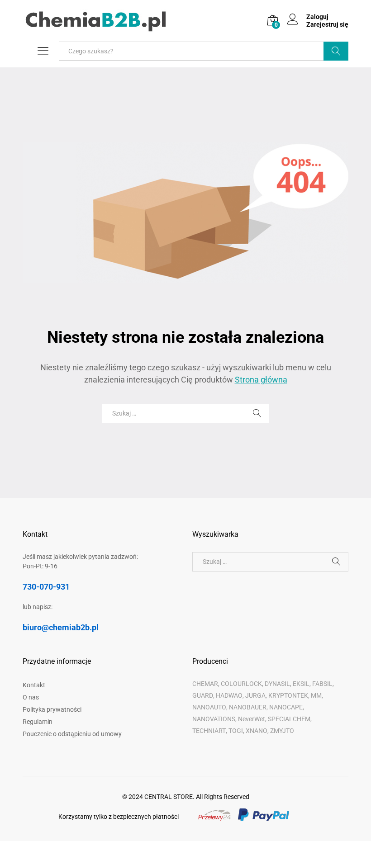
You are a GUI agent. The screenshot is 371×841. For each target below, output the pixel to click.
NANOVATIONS (213, 719)
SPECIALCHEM (289, 719)
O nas (31, 697)
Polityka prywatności (52, 709)
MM (316, 695)
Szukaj (335, 51)
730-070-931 (46, 586)
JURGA (255, 695)
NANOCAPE (286, 707)
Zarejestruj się (327, 24)
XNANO (256, 730)
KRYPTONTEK (288, 695)
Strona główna (261, 379)
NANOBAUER (247, 707)
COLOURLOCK (241, 683)
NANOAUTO (209, 707)
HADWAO (229, 695)
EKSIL (301, 683)
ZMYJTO (282, 730)
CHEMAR (205, 683)
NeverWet (251, 719)
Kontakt (34, 685)
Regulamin (37, 721)
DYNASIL (277, 683)
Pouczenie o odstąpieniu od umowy (72, 733)
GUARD (202, 695)
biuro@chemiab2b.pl (61, 627)
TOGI (235, 730)
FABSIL (322, 683)
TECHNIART (209, 730)
